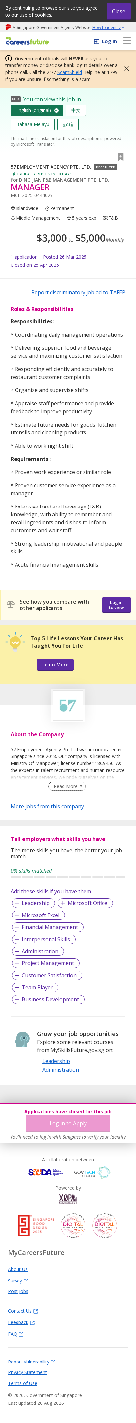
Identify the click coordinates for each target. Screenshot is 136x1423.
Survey (15, 1280)
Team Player (37, 987)
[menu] (127, 41)
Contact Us (20, 1311)
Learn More (55, 664)
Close (118, 11)
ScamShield (69, 72)
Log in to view (116, 604)
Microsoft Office (87, 903)
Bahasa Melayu (32, 124)
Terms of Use (22, 1383)
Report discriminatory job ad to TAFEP (78, 292)
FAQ (12, 1334)
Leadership (36, 903)
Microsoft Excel (40, 915)
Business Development (50, 999)
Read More (66, 786)
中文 (76, 110)
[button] (125, 69)
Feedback (18, 1322)
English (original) (33, 110)
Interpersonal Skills (46, 939)
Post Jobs (18, 1291)
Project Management (48, 963)
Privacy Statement (27, 1372)
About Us (18, 1269)
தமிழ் (68, 124)
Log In (109, 41)
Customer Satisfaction (49, 975)
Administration (40, 951)
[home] (26, 41)
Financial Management (50, 927)
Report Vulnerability (28, 1361)
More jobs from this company (47, 806)
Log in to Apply (68, 1123)
